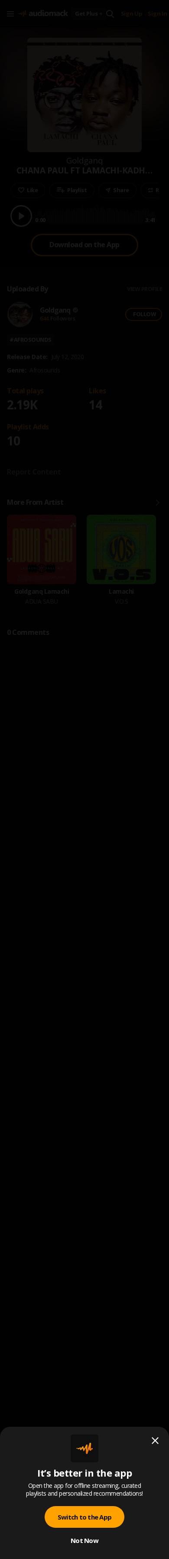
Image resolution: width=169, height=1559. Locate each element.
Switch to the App (84, 1517)
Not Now (84, 1540)
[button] (84, 779)
